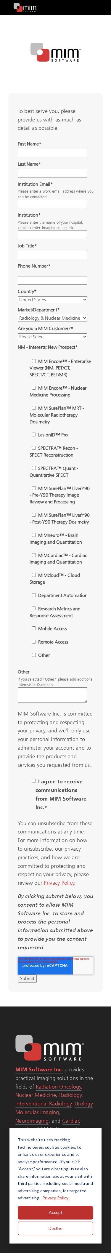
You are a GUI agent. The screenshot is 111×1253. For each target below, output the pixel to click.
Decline (55, 1228)
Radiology (70, 1095)
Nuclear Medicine (35, 1095)
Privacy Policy (59, 883)
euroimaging (34, 1121)
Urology (84, 1103)
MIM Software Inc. (39, 1069)
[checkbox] (54, 508)
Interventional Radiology (43, 1103)
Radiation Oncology (58, 1087)
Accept (55, 1212)
